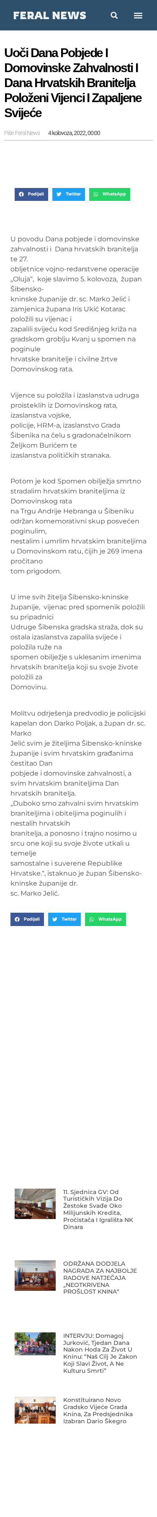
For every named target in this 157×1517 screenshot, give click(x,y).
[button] (138, 15)
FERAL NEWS (49, 15)
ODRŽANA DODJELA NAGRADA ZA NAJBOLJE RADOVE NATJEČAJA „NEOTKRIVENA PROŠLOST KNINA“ (100, 1277)
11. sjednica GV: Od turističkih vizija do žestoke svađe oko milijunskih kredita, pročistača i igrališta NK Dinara (98, 1209)
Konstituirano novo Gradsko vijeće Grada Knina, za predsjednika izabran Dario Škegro (98, 1410)
